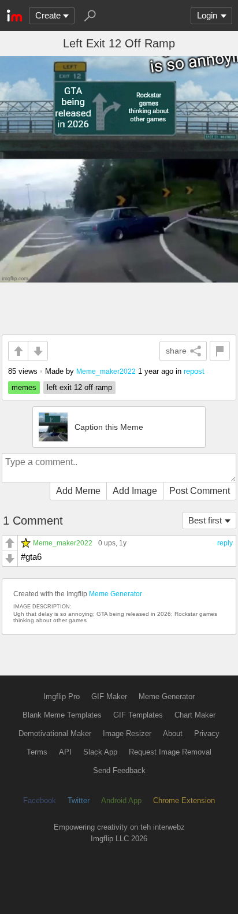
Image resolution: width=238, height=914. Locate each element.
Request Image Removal (170, 752)
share (176, 350)
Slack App (100, 752)
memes (24, 387)
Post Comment (199, 491)
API (65, 752)
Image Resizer (127, 733)
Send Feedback (119, 770)
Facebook (39, 800)
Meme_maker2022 (106, 371)
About (173, 733)
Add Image (135, 491)
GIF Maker (109, 696)
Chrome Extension (184, 800)
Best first (205, 520)
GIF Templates (138, 715)
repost (194, 371)
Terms (37, 752)
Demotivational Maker (54, 733)
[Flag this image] (220, 351)
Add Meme (78, 491)
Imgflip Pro (61, 696)
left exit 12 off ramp (79, 387)
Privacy (207, 733)
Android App (121, 800)
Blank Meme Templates (62, 715)
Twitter (79, 800)
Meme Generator (115, 594)
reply (225, 543)
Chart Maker (194, 715)
